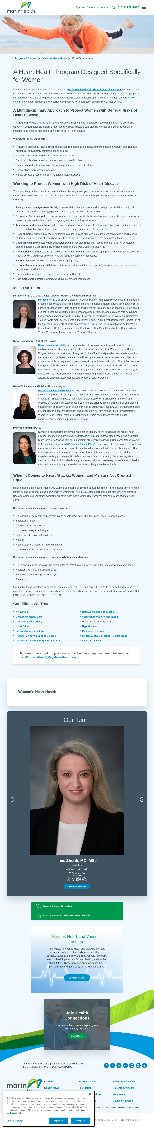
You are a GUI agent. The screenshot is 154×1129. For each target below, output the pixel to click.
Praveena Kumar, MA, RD (82, 444)
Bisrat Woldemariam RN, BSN (54, 390)
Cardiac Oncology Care (29, 616)
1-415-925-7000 (65, 1067)
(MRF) (114, 1120)
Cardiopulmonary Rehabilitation (100, 616)
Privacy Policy (17, 1113)
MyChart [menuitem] (80, 7)
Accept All (80, 1120)
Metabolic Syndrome (93, 631)
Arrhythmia (22, 612)
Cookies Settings (15, 1120)
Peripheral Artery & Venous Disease (36, 636)
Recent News (51, 1087)
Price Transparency (100, 1120)
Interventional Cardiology (30, 631)
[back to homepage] (8, 58)
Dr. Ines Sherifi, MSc (49, 299)
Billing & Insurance (124, 1081)
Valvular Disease (91, 640)
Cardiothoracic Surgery (29, 621)
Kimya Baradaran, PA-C (51, 345)
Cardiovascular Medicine (54, 58)
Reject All (58, 1120)
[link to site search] (113, 7)
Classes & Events (123, 1100)
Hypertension (89, 626)
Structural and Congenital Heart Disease (104, 636)
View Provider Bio (77, 886)
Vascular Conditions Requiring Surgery (38, 640)
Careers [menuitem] (91, 7)
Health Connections (90, 1094)
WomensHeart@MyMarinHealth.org (51, 657)
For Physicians (87, 1081)
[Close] (90, 1094)
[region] (48, 1109)
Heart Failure (23, 626)
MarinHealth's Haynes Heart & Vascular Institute (95, 89)
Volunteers (119, 1094)
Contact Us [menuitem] (102, 7)
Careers (48, 1081)
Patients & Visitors (123, 1087)
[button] (143, 7)
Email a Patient (87, 1100)
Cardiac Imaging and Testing (98, 612)
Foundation (85, 1087)
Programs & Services (26, 58)
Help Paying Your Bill (129, 1120)
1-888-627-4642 (77, 1063)
